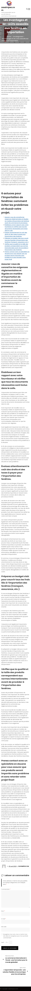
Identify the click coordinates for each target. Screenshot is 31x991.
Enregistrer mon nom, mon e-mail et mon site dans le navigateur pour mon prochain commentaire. (15, 936)
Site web (3, 927)
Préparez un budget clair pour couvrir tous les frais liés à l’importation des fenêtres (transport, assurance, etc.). (17, 240)
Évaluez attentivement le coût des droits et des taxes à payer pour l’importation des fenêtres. (16, 234)
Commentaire (5, 889)
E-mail (3, 919)
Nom (3, 911)
